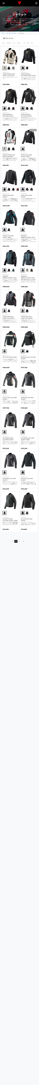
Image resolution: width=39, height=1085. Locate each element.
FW (28, 43)
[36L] (4, 230)
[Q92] (32, 270)
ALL (32, 43)
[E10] (4, 351)
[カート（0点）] (36, 3)
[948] (9, 189)
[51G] (27, 108)
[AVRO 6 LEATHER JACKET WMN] (23, 149)
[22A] (23, 351)
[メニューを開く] (4, 3)
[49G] (27, 351)
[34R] (4, 68)
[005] (27, 513)
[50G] (23, 108)
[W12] (13, 108)
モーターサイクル (11, 33)
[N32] (27, 68)
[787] (4, 392)
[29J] (4, 149)
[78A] (32, 108)
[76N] (13, 270)
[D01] (13, 149)
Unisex (18, 43)
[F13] (32, 189)
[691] (4, 189)
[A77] (13, 189)
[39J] (9, 149)
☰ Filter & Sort (8, 38)
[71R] (9, 108)
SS (24, 43)
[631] (23, 230)
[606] (9, 68)
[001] (23, 392)
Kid (14, 43)
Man (3, 43)
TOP (3, 33)
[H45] (18, 189)
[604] (23, 189)
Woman (9, 43)
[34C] (4, 270)
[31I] (23, 68)
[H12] (13, 68)
